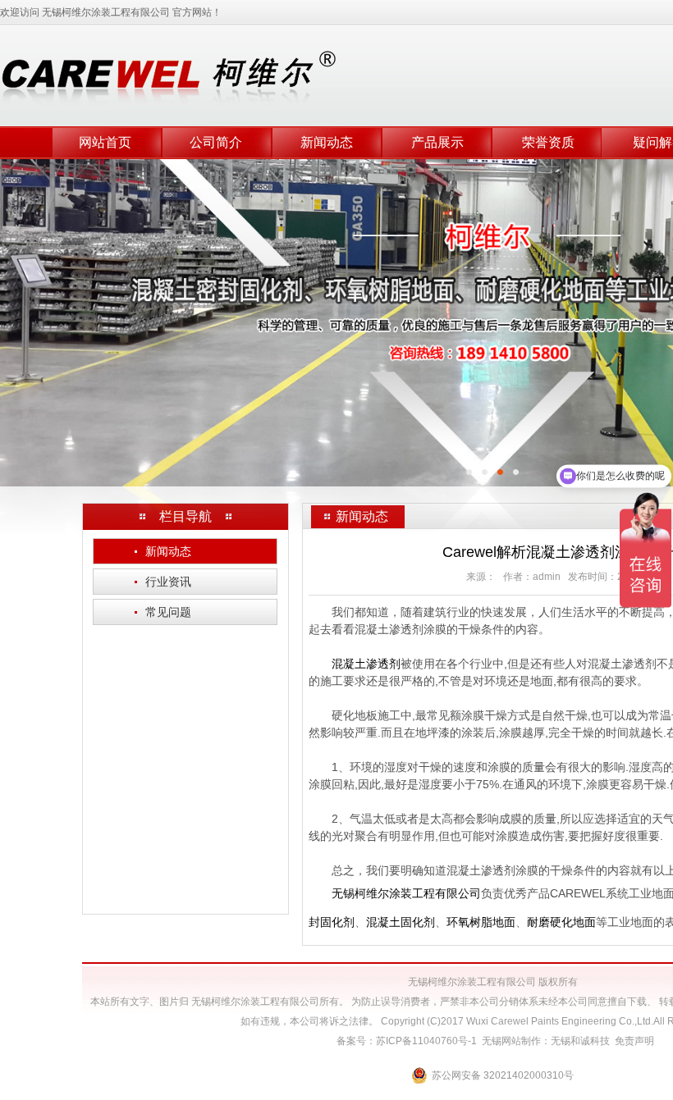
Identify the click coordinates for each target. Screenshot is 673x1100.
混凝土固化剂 (400, 922)
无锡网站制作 (511, 1041)
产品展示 (437, 142)
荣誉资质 (548, 142)
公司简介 (216, 142)
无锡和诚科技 (580, 1041)
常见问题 (163, 611)
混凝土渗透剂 (366, 663)
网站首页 (105, 142)
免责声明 (634, 1041)
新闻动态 (326, 142)
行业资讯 (163, 581)
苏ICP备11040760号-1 (426, 1041)
